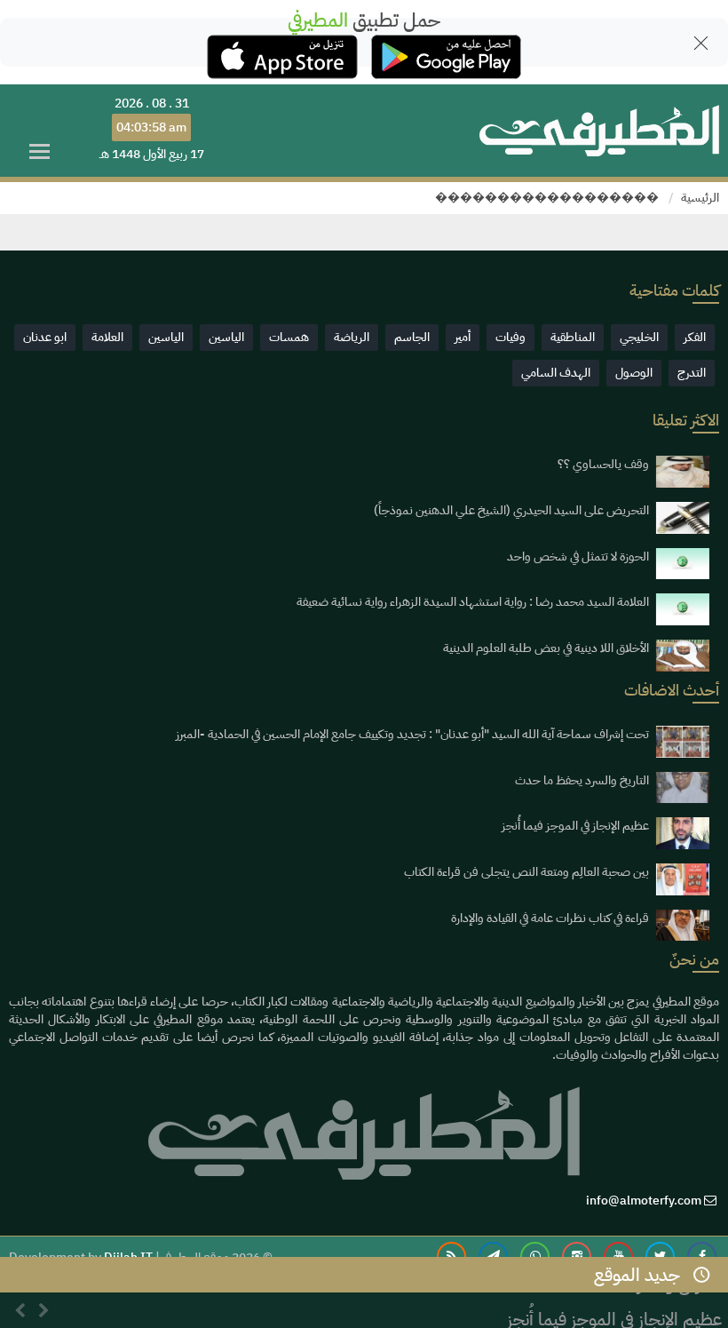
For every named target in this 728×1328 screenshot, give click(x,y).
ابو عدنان (45, 337)
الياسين (226, 337)
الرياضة (351, 337)
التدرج (691, 372)
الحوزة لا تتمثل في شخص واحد (578, 556)
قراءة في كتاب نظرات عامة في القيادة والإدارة (550, 918)
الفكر (695, 337)
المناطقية (572, 337)
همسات (289, 337)
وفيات (510, 337)
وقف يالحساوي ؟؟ (603, 464)
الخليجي (639, 337)
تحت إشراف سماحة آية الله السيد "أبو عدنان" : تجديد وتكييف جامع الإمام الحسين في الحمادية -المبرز (412, 734)
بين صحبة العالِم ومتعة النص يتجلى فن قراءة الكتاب (526, 872)
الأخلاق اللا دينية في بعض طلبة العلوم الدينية (546, 648)
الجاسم (412, 337)
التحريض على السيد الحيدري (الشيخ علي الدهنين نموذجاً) (511, 510)
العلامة (107, 337)
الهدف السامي (555, 372)
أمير (463, 337)
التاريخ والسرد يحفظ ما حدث (582, 780)
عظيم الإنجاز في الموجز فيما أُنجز (575, 825)
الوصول (634, 372)
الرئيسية (700, 197)
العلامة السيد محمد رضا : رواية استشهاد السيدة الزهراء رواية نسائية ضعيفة (473, 601)
